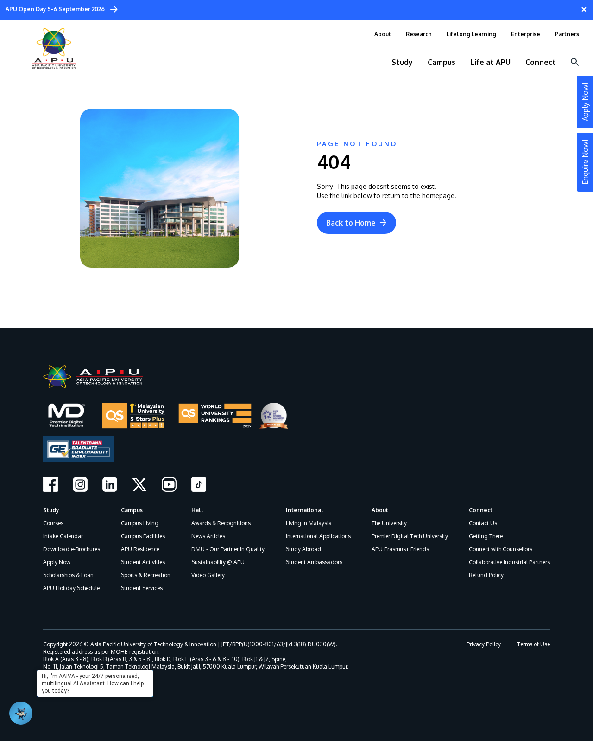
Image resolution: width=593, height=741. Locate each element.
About (380, 510)
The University (389, 523)
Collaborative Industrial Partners (509, 562)
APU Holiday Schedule (71, 588)
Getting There (486, 536)
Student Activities (143, 562)
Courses (53, 523)
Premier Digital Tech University (410, 536)
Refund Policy (486, 575)
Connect (480, 510)
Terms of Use (533, 644)
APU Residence (140, 549)
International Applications (318, 536)
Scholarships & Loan (68, 575)
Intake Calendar (63, 536)
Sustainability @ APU (218, 562)
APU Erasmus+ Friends (400, 549)
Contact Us (483, 523)
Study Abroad (303, 549)
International (304, 510)
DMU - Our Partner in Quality (228, 549)
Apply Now (56, 562)
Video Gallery (208, 575)
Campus (132, 510)
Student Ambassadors (314, 562)
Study (51, 510)
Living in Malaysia (309, 523)
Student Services (142, 588)
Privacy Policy (484, 644)
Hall (197, 510)
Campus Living (139, 523)
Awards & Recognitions (221, 523)
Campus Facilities (143, 536)
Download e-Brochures (71, 549)
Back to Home (351, 222)
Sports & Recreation (145, 575)
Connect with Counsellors (500, 549)
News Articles (208, 536)
